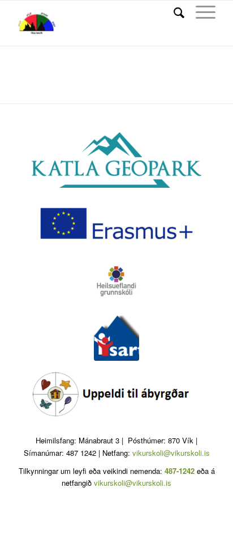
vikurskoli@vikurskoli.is (171, 452)
